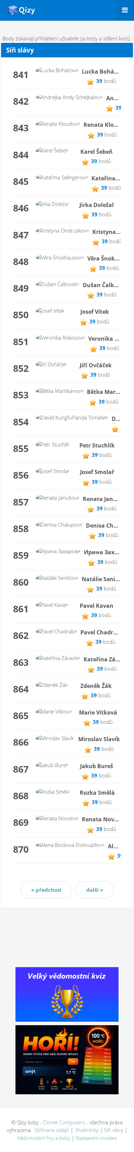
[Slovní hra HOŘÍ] (67, 1059)
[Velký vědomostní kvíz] (67, 993)
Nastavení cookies (96, 1137)
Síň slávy (114, 1129)
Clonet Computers (64, 1122)
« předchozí (46, 889)
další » (94, 889)
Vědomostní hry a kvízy (43, 1137)
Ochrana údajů (52, 1129)
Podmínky (87, 1129)
